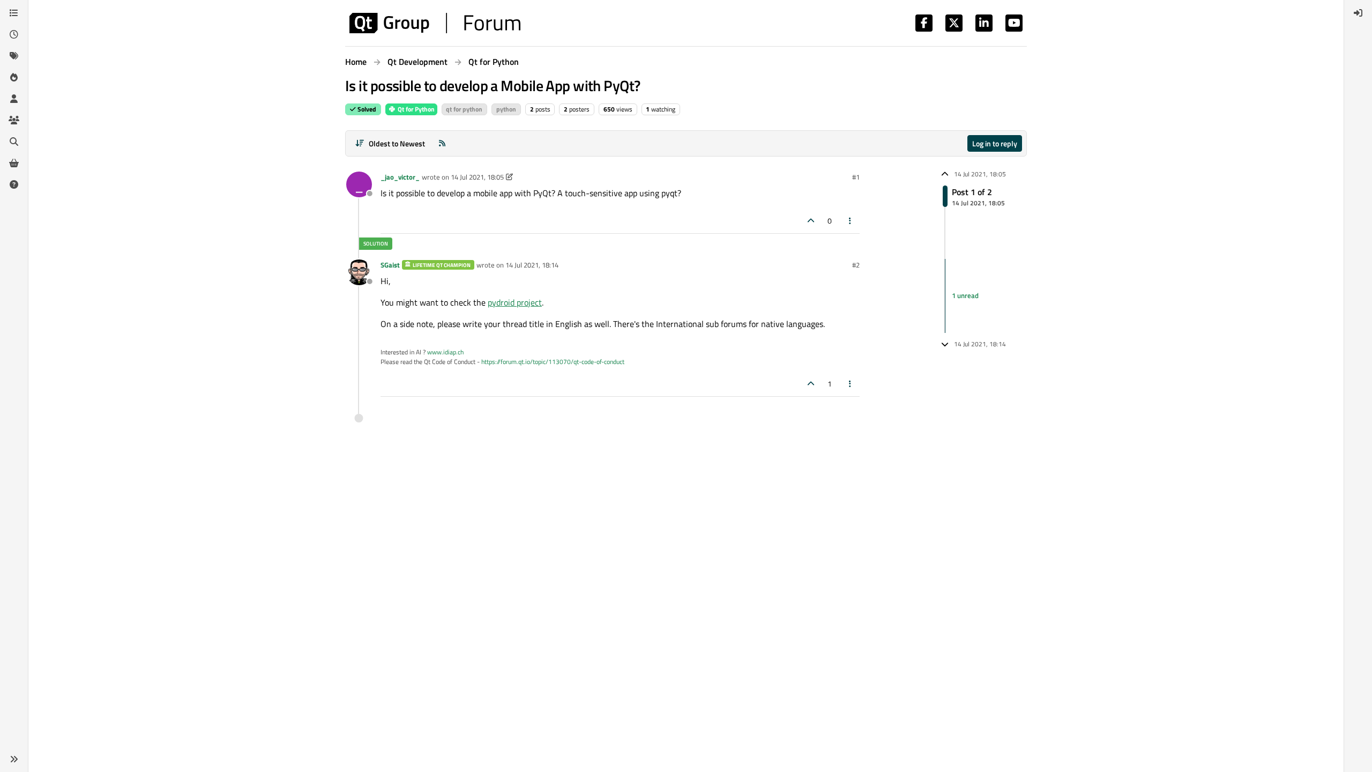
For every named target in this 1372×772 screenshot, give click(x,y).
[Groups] (14, 120)
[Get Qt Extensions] (14, 163)
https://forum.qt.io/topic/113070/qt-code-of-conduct (552, 362)
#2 (856, 264)
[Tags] (14, 55)
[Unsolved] (14, 184)
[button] (14, 759)
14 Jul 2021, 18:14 (531, 264)
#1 (856, 177)
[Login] (1358, 12)
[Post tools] (850, 220)
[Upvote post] (811, 220)
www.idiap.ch (445, 352)
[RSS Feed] (442, 143)
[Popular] (14, 77)
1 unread (965, 295)
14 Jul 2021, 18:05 (477, 177)
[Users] (14, 98)
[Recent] (14, 34)
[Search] (14, 141)
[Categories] (14, 12)
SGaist (390, 264)
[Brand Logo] (434, 23)
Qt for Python (415, 109)
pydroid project (515, 302)
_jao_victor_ (400, 177)
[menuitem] (1358, 12)
